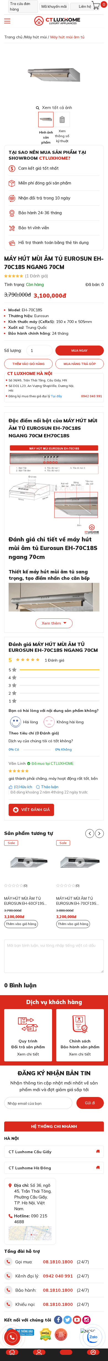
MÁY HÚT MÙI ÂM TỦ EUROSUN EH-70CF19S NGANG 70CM (25, 901)
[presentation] (100, 75)
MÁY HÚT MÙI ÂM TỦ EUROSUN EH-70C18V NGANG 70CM (76, 901)
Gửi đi (90, 1102)
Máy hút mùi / (37, 37)
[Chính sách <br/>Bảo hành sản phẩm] (80, 1024)
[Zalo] (93, 1337)
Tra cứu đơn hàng (20, 6)
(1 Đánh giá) (36, 276)
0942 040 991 (91, 396)
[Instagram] (86, 1320)
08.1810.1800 (58, 1261)
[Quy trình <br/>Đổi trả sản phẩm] (28, 1024)
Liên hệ (85, 6)
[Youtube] (77, 1320)
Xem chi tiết (28, 1054)
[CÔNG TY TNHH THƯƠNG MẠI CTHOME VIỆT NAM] (57, 21)
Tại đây (56, 396)
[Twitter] (67, 1320)
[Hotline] (12, 1337)
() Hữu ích (23, 787)
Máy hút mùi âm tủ (67, 37)
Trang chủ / (14, 37)
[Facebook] (58, 1320)
